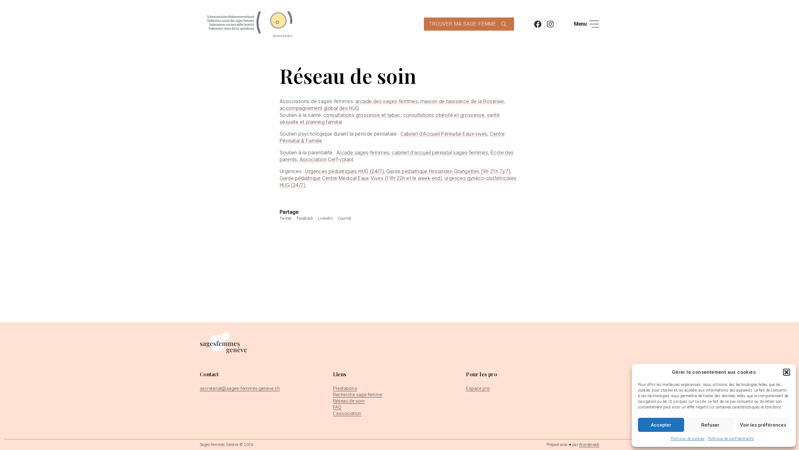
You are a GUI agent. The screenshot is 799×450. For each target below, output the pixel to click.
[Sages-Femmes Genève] (250, 24)
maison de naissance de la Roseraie (462, 101)
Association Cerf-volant (327, 159)
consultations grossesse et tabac (362, 115)
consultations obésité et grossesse (444, 115)
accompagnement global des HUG (319, 108)
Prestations (345, 388)
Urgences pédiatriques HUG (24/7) (344, 171)
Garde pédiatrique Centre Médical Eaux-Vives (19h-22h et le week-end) (361, 178)
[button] (786, 372)
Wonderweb (589, 444)
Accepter (661, 425)
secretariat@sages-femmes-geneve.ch (240, 388)
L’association (347, 413)
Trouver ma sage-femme (462, 24)
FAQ (337, 407)
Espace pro (478, 388)
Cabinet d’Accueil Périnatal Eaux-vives (443, 134)
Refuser (710, 425)
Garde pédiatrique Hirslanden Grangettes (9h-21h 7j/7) (448, 171)
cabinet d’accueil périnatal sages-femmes (440, 153)
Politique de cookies (688, 439)
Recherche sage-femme (357, 394)
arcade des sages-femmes (386, 101)
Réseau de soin (349, 400)
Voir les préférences (763, 425)
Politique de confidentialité (731, 439)
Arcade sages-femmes (363, 153)
